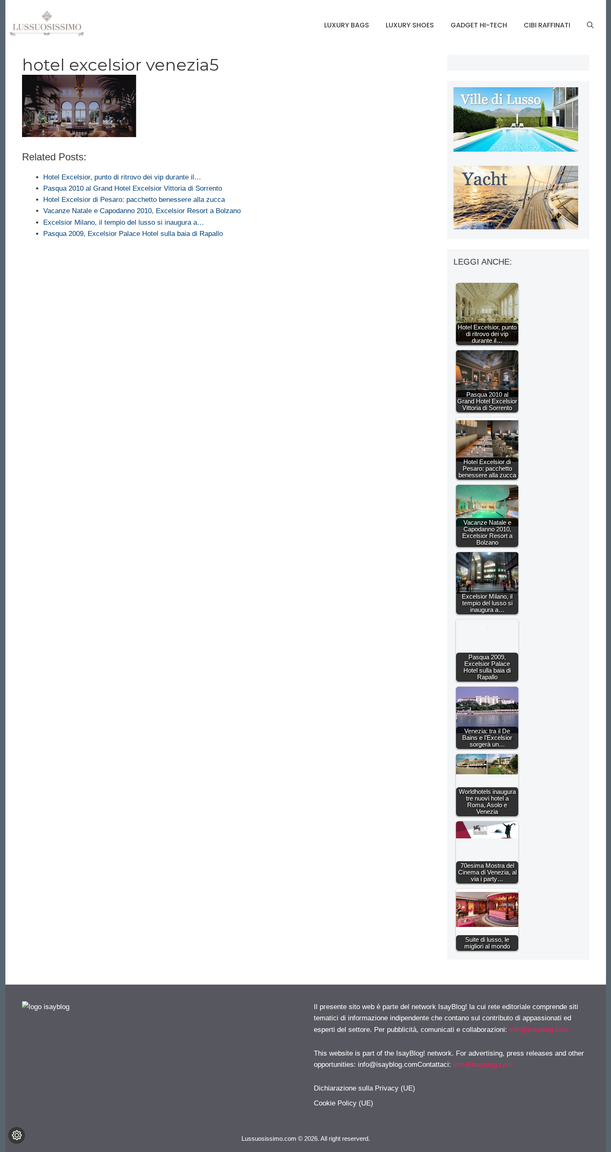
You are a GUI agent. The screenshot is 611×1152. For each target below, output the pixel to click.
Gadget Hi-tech (479, 25)
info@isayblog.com (539, 1030)
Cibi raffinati (547, 25)
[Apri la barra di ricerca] (590, 25)
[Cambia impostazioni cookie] (16, 1135)
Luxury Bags (346, 25)
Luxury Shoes (410, 25)
